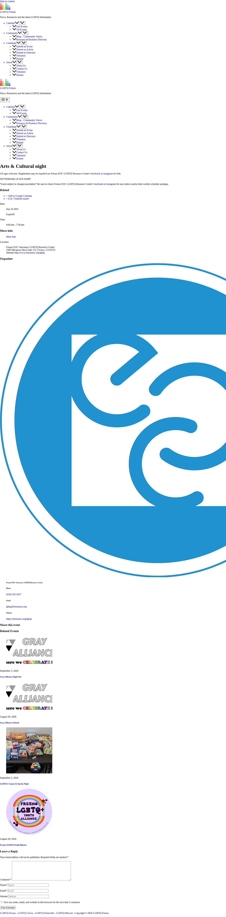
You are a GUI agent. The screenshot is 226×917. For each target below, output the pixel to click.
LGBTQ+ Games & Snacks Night (14, 784)
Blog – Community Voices (29, 36)
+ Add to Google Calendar (19, 196)
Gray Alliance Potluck (9, 723)
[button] (17, 23)
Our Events (21, 26)
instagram (108, 173)
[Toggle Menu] (22, 23)
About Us (21, 65)
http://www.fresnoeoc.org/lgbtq (29, 252)
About (9, 62)
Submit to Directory (26, 52)
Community (12, 33)
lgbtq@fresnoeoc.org (16, 606)
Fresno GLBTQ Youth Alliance (13, 845)
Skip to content (7, 1)
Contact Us (21, 68)
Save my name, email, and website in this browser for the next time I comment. (42, 902)
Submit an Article (24, 49)
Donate (19, 58)
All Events (21, 29)
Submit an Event (24, 46)
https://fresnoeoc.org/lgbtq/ (19, 619)
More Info (11, 236)
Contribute (11, 43)
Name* (3, 885)
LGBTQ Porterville (44, 913)
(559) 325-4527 (13, 594)
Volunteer (21, 55)
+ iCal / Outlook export (17, 198)
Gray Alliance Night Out (10, 677)
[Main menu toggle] (5, 99)
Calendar (10, 23)
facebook (95, 173)
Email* (3, 890)
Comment (5, 879)
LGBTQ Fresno (8, 12)
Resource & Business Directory (31, 39)
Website (4, 896)
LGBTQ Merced (64, 913)
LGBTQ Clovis (25, 913)
